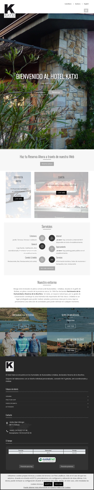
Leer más (18, 199)
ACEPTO (48, 484)
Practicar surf (11, 400)
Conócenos (39, 92)
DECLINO (58, 484)
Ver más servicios (47, 268)
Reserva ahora (47, 164)
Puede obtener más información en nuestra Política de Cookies (47, 487)
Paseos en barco (11, 403)
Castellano (68, 4)
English (86, 4)
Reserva (56, 92)
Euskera (77, 4)
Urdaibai (8, 396)
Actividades (10, 407)
